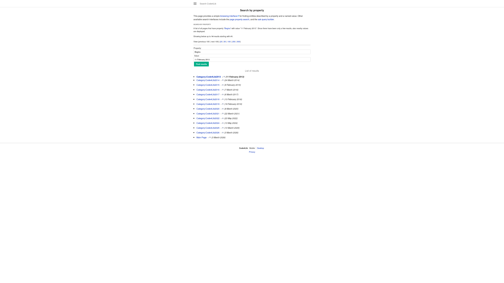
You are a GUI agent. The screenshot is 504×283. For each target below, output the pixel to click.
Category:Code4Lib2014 (207, 80)
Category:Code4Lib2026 (207, 132)
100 (229, 41)
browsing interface (228, 15)
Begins (227, 28)
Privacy (252, 151)
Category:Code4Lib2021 (207, 113)
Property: (197, 48)
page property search (239, 19)
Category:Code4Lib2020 (207, 108)
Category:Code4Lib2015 (207, 84)
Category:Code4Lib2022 (207, 118)
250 (233, 41)
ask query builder (266, 19)
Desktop (260, 148)
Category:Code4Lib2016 (207, 89)
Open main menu (195, 3)
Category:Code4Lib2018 (207, 99)
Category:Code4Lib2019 (207, 103)
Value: (196, 55)
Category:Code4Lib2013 (208, 76)
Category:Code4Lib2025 (207, 127)
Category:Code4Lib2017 (207, 94)
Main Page (201, 137)
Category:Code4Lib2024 (207, 122)
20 (221, 41)
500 (238, 41)
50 (225, 41)
